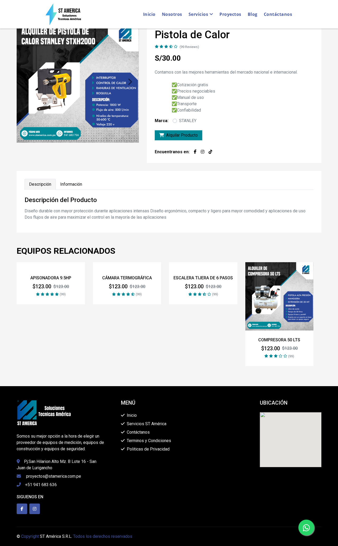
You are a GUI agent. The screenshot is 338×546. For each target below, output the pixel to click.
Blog (252, 14)
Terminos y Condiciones (149, 440)
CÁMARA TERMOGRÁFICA (127, 277)
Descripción (40, 184)
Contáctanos (278, 14)
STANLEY (187, 120)
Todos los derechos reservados (102, 536)
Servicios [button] (199, 14)
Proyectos (230, 14)
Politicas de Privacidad (148, 449)
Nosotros (172, 14)
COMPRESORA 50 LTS (279, 339)
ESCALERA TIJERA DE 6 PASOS (203, 277)
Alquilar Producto (182, 135)
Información (71, 184)
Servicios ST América (146, 423)
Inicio (149, 14)
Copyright (30, 536)
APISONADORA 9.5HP (50, 277)
